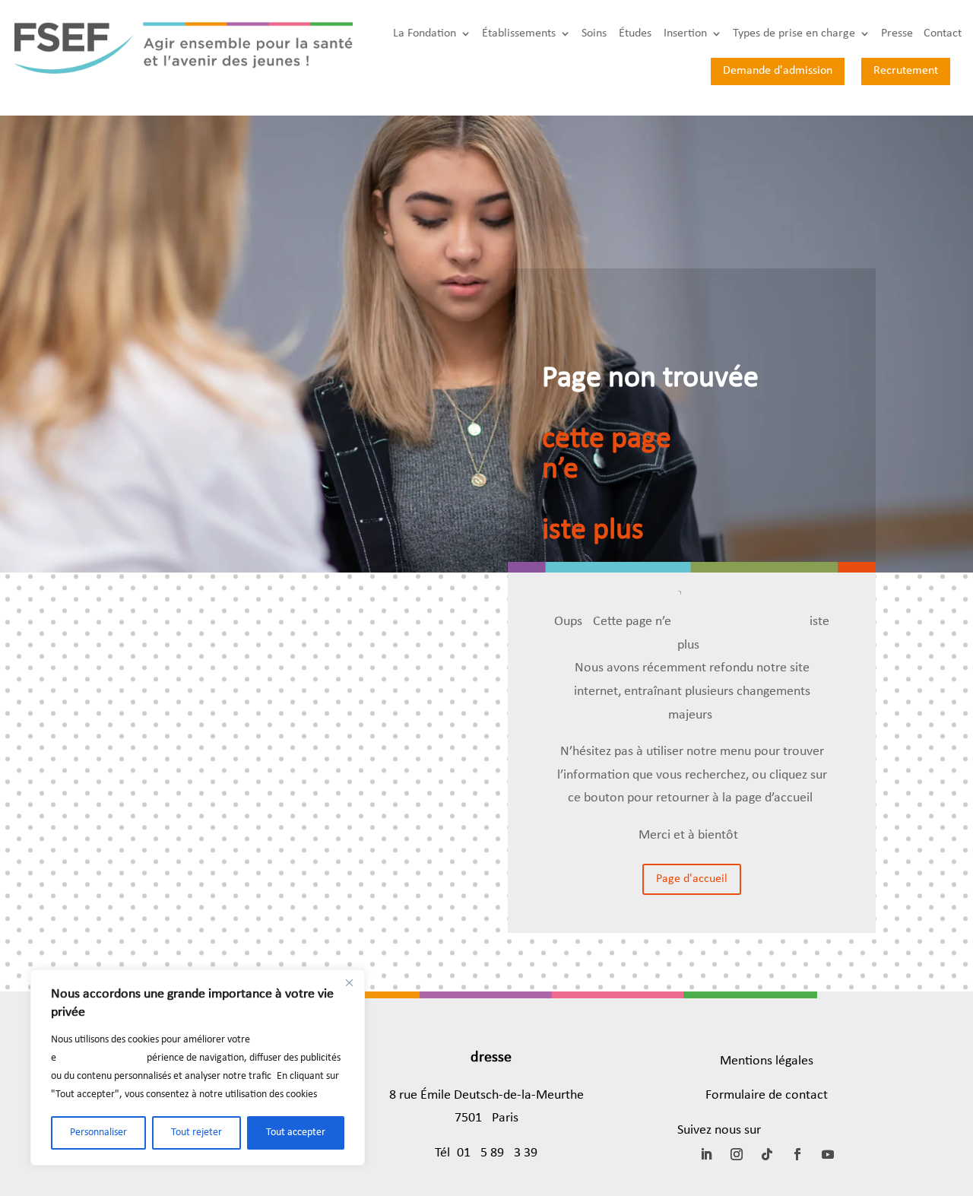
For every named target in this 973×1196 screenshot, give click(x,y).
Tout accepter (295, 1132)
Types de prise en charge (794, 34)
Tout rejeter (196, 1132)
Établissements (519, 34)
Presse (897, 34)
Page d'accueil (691, 879)
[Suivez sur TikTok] (767, 1154)
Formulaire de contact (766, 1095)
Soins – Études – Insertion (644, 34)
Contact (943, 34)
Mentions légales (766, 1061)
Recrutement (905, 71)
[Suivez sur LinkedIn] (706, 1154)
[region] (197, 1067)
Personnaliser (98, 1132)
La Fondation (424, 34)
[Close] (349, 982)
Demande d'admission (777, 71)
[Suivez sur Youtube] (828, 1154)
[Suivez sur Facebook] (797, 1154)
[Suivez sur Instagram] (736, 1154)
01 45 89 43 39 (497, 1153)
